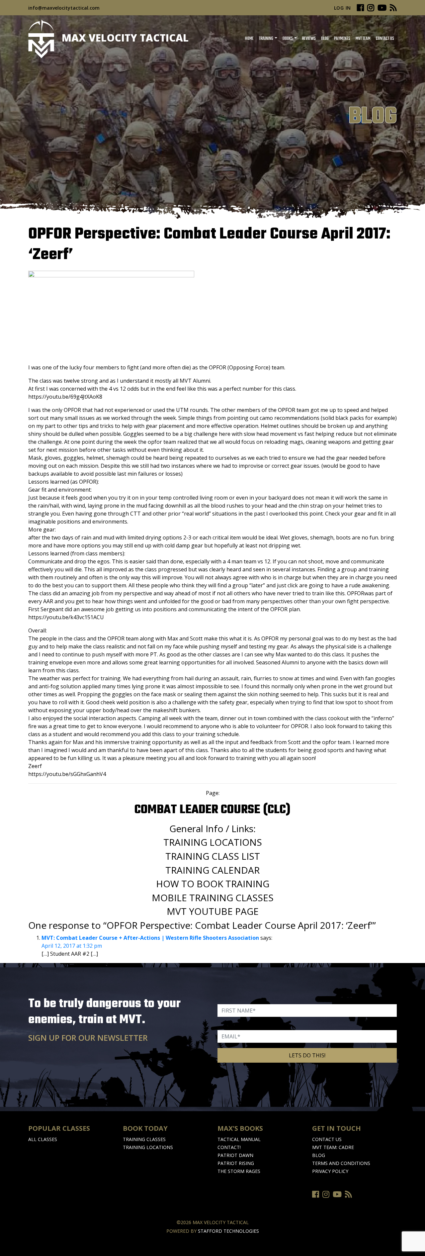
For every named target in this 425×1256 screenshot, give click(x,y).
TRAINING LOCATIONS (212, 842)
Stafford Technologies (228, 1231)
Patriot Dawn (235, 1155)
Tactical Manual (239, 1139)
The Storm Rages (238, 1171)
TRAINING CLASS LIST (212, 856)
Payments (342, 39)
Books (288, 39)
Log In (342, 8)
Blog (325, 39)
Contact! (229, 1147)
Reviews (309, 39)
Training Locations (148, 1147)
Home (249, 39)
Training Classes (144, 1139)
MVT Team (363, 39)
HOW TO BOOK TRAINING (212, 883)
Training (266, 39)
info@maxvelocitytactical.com (64, 8)
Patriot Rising (235, 1163)
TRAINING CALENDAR (212, 870)
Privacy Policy (330, 1171)
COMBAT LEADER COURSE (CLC (210, 810)
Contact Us (385, 39)
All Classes (42, 1139)
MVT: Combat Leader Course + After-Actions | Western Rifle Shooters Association (150, 937)
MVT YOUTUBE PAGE (213, 911)
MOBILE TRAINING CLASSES (213, 897)
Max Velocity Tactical (124, 38)
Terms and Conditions (341, 1163)
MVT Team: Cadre (333, 1147)
